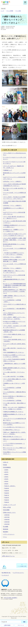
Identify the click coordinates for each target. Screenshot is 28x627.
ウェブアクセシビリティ (18, 572)
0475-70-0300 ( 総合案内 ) (10, 597)
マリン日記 (18, 10)
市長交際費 (6, 510)
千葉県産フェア (7, 170)
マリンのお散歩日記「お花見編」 (12, 400)
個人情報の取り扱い (6, 572)
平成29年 (6, 490)
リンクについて (5, 575)
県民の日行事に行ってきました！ (12, 436)
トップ (2, 10)
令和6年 (6, 474)
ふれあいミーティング (9, 504)
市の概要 (5, 526)
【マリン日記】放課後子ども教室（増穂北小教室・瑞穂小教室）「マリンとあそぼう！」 (14, 240)
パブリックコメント (9, 534)
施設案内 (5, 531)
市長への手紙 (7, 507)
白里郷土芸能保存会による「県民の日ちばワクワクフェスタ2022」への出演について (14, 291)
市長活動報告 (7, 467)
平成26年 (6, 497)
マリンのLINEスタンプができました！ (14, 427)
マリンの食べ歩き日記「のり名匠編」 (14, 376)
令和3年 (6, 481)
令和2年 (6, 483)
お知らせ (5, 462)
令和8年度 (6, 514)
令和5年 (6, 476)
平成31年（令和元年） (10, 486)
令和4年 (6, 479)
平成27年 (6, 495)
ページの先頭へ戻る (21, 566)
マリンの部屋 (9, 10)
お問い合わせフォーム (8, 556)
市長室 (5, 464)
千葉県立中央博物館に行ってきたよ (13, 411)
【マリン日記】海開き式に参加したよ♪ (14, 334)
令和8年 (6, 469)
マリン (5, 537)
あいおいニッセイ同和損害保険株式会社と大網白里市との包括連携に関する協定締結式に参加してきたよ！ (14, 285)
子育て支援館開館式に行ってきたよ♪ (13, 352)
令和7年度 (6, 517)
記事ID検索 (7, 625)
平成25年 (6, 499)
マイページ (21, 625)
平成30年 (6, 488)
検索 (24, 621)
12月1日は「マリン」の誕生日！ (12, 181)
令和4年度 (6, 524)
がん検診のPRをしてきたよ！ (11, 429)
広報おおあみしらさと (9, 512)
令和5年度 (6, 521)
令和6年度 (6, 519)
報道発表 (5, 529)
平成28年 (6, 493)
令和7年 (6, 472)
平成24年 (6, 502)
